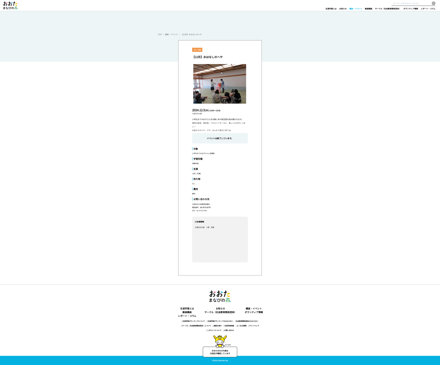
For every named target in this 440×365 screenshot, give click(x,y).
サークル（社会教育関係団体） (388, 8)
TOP (160, 34)
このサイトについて (214, 330)
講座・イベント (355, 8)
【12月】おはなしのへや (191, 34)
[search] (433, 3)
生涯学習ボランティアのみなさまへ (220, 321)
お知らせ (343, 8)
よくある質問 (241, 325)
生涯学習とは (331, 8)
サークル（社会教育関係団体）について (196, 325)
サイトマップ (254, 325)
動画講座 (368, 8)
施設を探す (218, 325)
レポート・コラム (428, 8)
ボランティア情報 (410, 8)
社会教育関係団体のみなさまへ (247, 321)
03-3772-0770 (205, 207)
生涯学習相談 (229, 325)
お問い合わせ (229, 330)
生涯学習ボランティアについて (194, 321)
